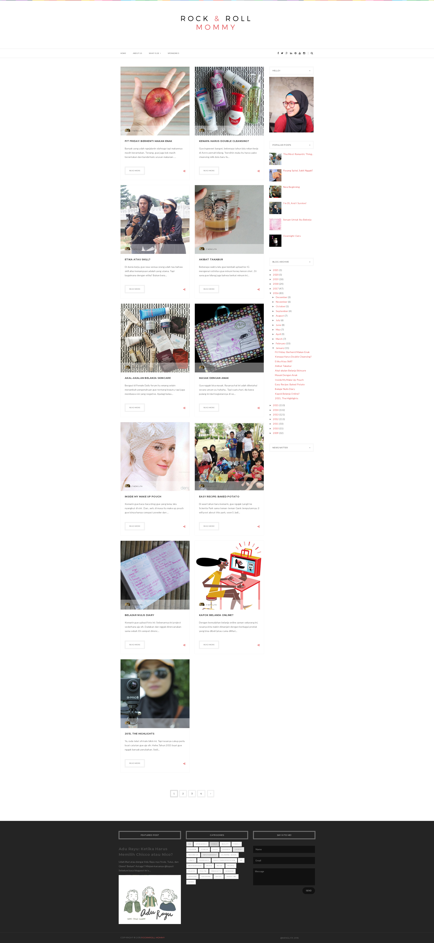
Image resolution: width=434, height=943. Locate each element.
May (278, 329)
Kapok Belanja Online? (216, 615)
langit (191, 860)
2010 (276, 428)
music (220, 866)
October (281, 306)
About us (137, 53)
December (282, 297)
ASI (189, 844)
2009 (276, 433)
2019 (276, 279)
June (279, 324)
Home (123, 53)
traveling (231, 876)
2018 (276, 283)
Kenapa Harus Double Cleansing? (224, 141)
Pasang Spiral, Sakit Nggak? (298, 170)
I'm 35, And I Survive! (295, 203)
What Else (154, 53)
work (191, 882)
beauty (225, 844)
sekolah (192, 876)
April (279, 334)
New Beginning (291, 186)
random (229, 871)
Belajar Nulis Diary (139, 615)
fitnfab (204, 849)
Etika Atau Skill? (138, 259)
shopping (206, 876)
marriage (204, 860)
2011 (276, 423)
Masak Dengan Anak (214, 378)
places (191, 871)
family (236, 844)
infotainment (210, 855)
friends (226, 849)
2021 (276, 270)
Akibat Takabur (211, 259)
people (231, 866)
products (216, 871)
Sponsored (173, 53)
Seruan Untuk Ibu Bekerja (297, 219)
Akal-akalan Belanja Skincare (148, 378)
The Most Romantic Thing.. (298, 154)
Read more (134, 171)
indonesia (193, 855)
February (281, 343)
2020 (276, 274)
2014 (276, 409)
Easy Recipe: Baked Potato (219, 496)
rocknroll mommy (153, 937)
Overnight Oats (292, 235)
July (278, 320)
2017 (276, 288)
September (282, 311)
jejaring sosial (229, 855)
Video (214, 844)
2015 (276, 405)
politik (203, 871)
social (218, 876)
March (279, 338)
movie (209, 866)
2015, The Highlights (140, 733)
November (282, 301)
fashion (192, 849)
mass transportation (224, 860)
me (241, 860)
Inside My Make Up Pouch (143, 496)
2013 (276, 414)
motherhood (195, 866)
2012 (276, 419)
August (280, 315)
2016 (276, 293)
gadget (238, 849)
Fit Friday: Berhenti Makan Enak (148, 141)
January (280, 348)
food (215, 849)
